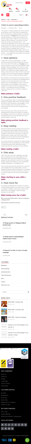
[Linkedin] (9, 424)
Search (28, 292)
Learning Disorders (5, 272)
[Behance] (5, 428)
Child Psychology (5, 269)
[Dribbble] (2, 428)
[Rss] (18, 424)
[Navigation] (7, 14)
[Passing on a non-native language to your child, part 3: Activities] (4, 327)
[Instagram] (2, 424)
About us (3, 374)
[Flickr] (9, 428)
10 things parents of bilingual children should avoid (14, 224)
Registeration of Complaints (8, 402)
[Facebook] (12, 424)
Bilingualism (3, 28)
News (2, 278)
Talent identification (6, 275)
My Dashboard (4, 395)
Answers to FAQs (5, 405)
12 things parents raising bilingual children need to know (13, 238)
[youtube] (25, 424)
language (22, 64)
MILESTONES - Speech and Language (17, 317)
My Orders (3, 393)
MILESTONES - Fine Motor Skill (15, 302)
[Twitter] (15, 424)
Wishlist (11, 10)
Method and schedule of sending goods (11, 416)
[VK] (12, 428)
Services (3, 282)
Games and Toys (5, 285)
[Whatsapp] (5, 424)
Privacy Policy (4, 386)
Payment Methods (5, 414)
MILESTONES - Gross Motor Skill (16, 310)
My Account (4, 398)
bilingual (14, 35)
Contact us (4, 377)
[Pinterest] (22, 424)
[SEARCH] (28, 3)
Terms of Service (5, 384)
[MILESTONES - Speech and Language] (4, 319)
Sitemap (3, 379)
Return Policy (4, 400)
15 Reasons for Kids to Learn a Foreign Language (15, 251)
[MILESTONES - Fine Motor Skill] (4, 304)
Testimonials (4, 381)
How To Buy (4, 412)
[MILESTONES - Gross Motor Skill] (4, 312)
